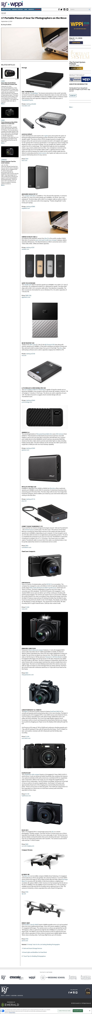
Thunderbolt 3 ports (27, 100)
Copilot (46, 136)
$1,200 (27, 607)
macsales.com (26, 105)
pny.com (24, 501)
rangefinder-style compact (32, 774)
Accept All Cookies (77, 1010)
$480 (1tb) (28, 295)
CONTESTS (31, 9)
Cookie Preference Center (65, 1010)
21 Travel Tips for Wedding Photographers (34, 956)
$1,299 (27, 736)
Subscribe (14, 995)
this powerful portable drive (44, 434)
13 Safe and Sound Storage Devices (32, 948)
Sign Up (73, 96)
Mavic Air (26, 876)
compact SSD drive (30, 195)
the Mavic (27, 924)
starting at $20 (30, 247)
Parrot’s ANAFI (34, 924)
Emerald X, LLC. (78, 1003)
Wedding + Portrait (17, 9)
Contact (8, 995)
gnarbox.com (25, 450)
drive (61, 348)
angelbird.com (26, 208)
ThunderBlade (34, 93)
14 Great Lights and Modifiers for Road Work (34, 952)
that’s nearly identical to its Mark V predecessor (43, 587)
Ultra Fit (46, 238)
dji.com (24, 894)
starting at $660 (30, 400)
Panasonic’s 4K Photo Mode (53, 657)
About (3, 995)
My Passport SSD (50, 344)
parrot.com (25, 940)
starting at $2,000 (31, 104)
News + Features (6, 9)
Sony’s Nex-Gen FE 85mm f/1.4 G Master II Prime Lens (9, 83)
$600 (26, 844)
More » (71, 107)
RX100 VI (49, 584)
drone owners (42, 153)
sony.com (24, 609)
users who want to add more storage (45, 240)
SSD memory (59, 434)
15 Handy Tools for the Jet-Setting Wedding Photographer (43, 944)
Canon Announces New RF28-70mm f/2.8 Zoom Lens (9, 122)
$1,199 (27, 794)
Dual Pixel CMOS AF (55, 711)
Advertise (20, 995)
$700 (26, 939)
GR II (53, 831)
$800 (26, 673)
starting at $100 (30, 353)
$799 (26, 892)
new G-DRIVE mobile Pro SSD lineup (34, 389)
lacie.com (24, 160)
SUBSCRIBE (38, 9)
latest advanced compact (36, 650)
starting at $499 (30, 448)
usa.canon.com (26, 738)
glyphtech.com (26, 297)
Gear (25, 9)
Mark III (26, 711)
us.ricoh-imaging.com (28, 846)
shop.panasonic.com (28, 674)
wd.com (24, 355)
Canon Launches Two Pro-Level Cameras (8, 162)
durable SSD (28, 284)
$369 (26, 158)
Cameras (4, 159)
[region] (46, 1011)
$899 (26, 545)
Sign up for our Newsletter (78, 84)
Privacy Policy (12, 1012)
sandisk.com (25, 249)
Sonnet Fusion (29, 529)
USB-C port (32, 344)
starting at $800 (30, 206)
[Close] (89, 1010)
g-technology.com (27, 402)
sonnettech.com (26, 547)
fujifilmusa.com (26, 795)
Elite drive (52, 488)
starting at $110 (30, 499)
